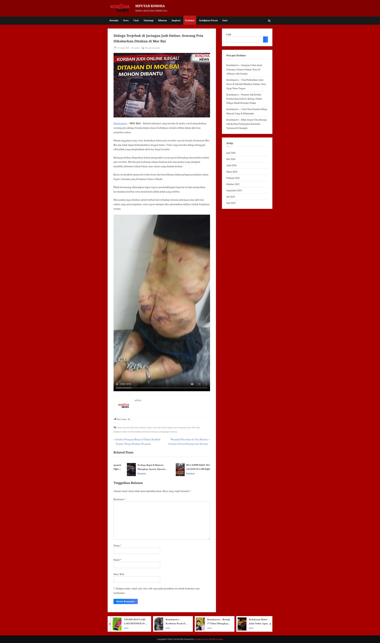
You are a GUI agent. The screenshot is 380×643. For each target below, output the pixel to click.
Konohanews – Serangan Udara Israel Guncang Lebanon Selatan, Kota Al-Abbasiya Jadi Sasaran (244, 69)
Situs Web (119, 574)
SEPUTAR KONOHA (150, 6)
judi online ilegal (165, 427)
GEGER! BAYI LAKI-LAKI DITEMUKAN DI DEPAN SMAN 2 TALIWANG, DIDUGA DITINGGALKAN (261, 621)
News (126, 20)
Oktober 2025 (232, 184)
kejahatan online (120, 431)
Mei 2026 (230, 159)
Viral (135, 20)
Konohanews (121, 123)
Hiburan (162, 20)
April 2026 (231, 165)
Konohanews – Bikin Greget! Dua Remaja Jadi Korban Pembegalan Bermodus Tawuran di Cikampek (246, 124)
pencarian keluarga (150, 431)
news (126, 627)
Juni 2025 (231, 203)
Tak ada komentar (152, 48)
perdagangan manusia (168, 431)
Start (224, 20)
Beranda (114, 20)
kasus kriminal (179, 427)
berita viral (151, 427)
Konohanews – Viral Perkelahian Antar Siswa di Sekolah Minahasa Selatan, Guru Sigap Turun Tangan (246, 84)
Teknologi (148, 20)
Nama (118, 545)
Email (118, 559)
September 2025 (234, 190)
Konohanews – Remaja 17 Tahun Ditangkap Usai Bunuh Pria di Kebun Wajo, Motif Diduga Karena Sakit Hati (177, 621)
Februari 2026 (233, 178)
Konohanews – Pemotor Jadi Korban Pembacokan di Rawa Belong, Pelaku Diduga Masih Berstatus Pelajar (244, 99)
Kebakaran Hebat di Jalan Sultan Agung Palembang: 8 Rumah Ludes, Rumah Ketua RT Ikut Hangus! (218, 621)
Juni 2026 (231, 152)
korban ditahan (134, 431)
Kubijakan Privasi (208, 20)
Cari (228, 34)
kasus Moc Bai (193, 427)
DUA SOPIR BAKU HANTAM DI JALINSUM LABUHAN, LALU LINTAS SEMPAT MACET (194, 467)
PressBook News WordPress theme (208, 639)
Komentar (120, 499)
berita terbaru (140, 427)
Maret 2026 (231, 171)
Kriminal (189, 20)
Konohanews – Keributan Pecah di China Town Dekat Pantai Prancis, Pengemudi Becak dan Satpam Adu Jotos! (135, 621)
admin (137, 47)
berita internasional (125, 427)
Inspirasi (176, 20)
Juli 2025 (230, 196)
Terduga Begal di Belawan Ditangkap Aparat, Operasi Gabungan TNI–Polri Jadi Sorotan (142, 467)
